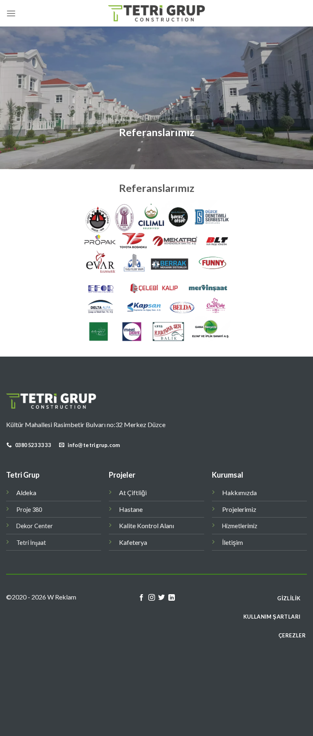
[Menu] (11, 13)
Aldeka (26, 492)
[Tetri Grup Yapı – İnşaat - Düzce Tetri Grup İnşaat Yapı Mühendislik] (156, 13)
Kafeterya (133, 542)
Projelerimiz (239, 509)
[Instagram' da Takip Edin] (151, 598)
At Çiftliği (133, 492)
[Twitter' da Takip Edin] (161, 598)
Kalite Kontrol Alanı (146, 525)
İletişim (232, 542)
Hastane (131, 509)
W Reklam (61, 597)
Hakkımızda (239, 492)
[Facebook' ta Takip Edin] (141, 598)
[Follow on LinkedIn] (171, 598)
